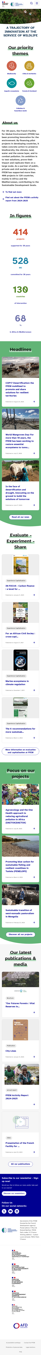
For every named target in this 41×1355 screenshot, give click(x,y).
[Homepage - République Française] (17, 4)
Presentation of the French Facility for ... (20, 1145)
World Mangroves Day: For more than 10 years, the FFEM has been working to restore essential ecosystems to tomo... (20, 441)
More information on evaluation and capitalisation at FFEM (20, 751)
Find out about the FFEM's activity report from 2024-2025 (21, 199)
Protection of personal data (14, 1347)
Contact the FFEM (29, 1342)
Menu (37, 3)
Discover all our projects (20, 934)
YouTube (10, 1211)
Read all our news (20, 517)
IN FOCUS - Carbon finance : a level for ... (20, 587)
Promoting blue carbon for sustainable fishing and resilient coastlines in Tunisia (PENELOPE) (20, 867)
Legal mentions (30, 1347)
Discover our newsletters (14, 1193)
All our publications (20, 1164)
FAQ (20, 1352)
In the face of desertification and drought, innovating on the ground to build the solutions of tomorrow (20, 493)
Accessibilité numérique (13, 1342)
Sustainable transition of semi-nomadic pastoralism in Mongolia (20, 913)
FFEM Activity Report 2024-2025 (17, 1097)
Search (31, 3)
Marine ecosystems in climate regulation (17, 683)
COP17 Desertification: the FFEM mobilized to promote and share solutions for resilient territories (20, 389)
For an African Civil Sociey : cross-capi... (20, 635)
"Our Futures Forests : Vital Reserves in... (20, 1005)
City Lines (11, 1051)
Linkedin (17, 1211)
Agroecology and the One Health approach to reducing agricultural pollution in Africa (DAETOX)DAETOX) (19, 816)
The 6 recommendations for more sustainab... (20, 730)
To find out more (13, 192)
